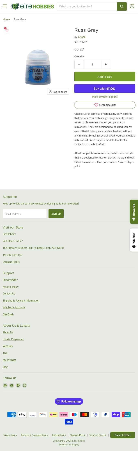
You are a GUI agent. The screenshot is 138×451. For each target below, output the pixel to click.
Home (6, 19)
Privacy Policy (10, 279)
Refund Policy (59, 435)
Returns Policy (11, 286)
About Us (8, 332)
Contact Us (9, 293)
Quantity (79, 56)
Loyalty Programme (13, 339)
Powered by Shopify (69, 444)
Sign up (56, 213)
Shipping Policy (77, 435)
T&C (5, 353)
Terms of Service (97, 435)
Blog (5, 366)
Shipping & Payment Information (21, 300)
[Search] (122, 6)
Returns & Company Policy (34, 435)
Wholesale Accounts (14, 307)
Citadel (82, 36)
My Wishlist (9, 359)
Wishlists (8, 345)
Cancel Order (123, 435)
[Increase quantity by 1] (105, 64)
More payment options (105, 96)
